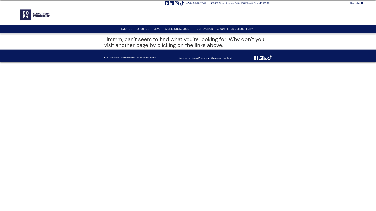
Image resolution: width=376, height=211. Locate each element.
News (156, 29)
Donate (355, 3)
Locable (152, 57)
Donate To (184, 57)
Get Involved (205, 29)
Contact (227, 57)
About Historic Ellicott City (235, 29)
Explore (142, 29)
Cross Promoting (201, 57)
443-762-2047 (197, 3)
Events (126, 29)
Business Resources (177, 29)
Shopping (216, 57)
